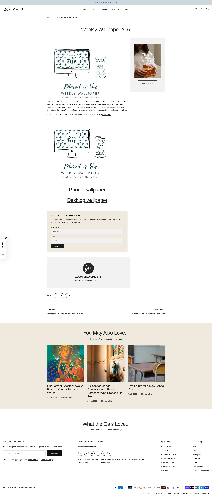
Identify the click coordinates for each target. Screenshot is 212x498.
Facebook (197, 451)
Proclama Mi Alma (168, 467)
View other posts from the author (88, 280)
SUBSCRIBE (57, 246)
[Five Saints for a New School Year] (146, 363)
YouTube (196, 447)
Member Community (201, 471)
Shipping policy (186, 493)
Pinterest (196, 459)
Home (49, 18)
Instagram (197, 455)
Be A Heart (106, 114)
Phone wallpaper (87, 190)
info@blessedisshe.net (87, 447)
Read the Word (147, 83)
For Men (164, 471)
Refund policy (148, 493)
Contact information (202, 493)
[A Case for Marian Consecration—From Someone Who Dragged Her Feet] (106, 363)
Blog (56, 18)
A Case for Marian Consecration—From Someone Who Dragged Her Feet (105, 391)
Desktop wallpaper (87, 200)
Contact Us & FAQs (168, 455)
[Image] (147, 61)
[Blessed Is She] (15, 9)
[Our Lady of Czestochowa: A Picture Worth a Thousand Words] (65, 363)
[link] (56, 295)
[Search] (195, 9)
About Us (165, 451)
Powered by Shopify (28, 488)
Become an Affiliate (168, 459)
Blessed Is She (15, 488)
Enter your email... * (13, 453)
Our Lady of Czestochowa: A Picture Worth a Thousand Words (65, 389)
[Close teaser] (6, 238)
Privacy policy (160, 493)
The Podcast (198, 467)
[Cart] (207, 9)
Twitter (195, 463)
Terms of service (173, 493)
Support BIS (166, 447)
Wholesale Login (167, 463)
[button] (3, 249)
